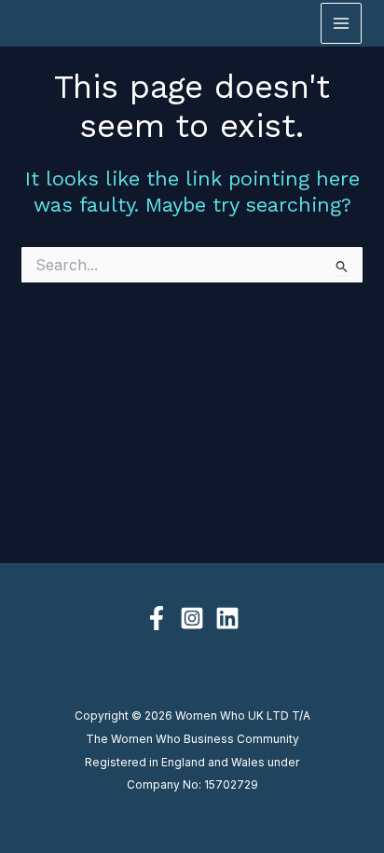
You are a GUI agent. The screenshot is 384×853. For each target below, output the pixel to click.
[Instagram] (192, 618)
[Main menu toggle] (341, 23)
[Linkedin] (227, 618)
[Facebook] (156, 618)
